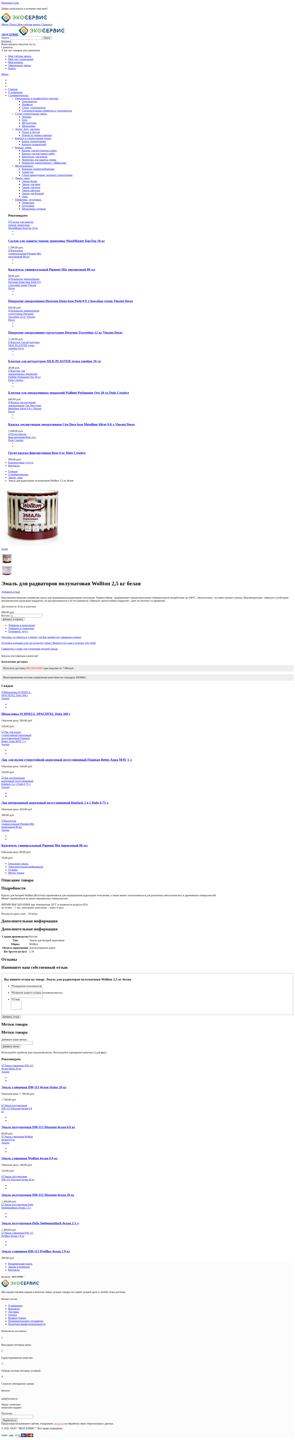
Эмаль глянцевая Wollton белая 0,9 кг (29, 1158)
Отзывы (13, 869)
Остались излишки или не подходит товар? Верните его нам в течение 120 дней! (48, 643)
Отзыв (15, 999)
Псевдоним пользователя (26, 986)
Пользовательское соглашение (25, 1321)
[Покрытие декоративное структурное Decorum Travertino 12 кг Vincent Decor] (25, 319)
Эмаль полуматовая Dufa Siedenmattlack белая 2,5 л (40, 1223)
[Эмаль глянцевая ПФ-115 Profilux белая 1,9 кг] (18, 1236)
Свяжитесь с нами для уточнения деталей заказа (29, 648)
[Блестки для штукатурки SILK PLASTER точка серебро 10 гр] (25, 348)
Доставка (13, 1311)
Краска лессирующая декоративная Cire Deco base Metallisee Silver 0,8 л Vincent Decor (71, 424)
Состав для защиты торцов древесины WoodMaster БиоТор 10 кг (56, 241)
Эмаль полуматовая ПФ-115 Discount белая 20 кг (37, 1195)
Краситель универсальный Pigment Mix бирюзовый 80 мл (44, 845)
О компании (15, 1305)
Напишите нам (10, 2)
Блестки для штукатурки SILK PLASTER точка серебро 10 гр (54, 361)
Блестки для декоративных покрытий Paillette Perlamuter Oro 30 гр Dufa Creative (68, 392)
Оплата (12, 1314)
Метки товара (16, 872)
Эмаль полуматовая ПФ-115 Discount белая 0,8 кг (38, 1127)
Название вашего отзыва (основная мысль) (36, 992)
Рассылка (6, 1413)
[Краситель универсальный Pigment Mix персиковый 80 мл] (25, 256)
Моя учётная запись (19, 56)
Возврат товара (17, 1317)
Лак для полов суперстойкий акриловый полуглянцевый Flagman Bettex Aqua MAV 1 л (66, 759)
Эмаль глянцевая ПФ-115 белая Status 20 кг (34, 1087)
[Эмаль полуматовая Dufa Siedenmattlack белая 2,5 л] (18, 1207)
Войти (12, 68)
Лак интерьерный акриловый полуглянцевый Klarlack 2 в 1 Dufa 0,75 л (54, 802)
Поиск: (5, 37)
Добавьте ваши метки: (14, 1039)
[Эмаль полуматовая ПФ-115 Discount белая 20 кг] (18, 1179)
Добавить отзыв (10, 591)
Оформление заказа (19, 65)
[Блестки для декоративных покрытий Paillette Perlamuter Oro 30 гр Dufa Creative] (25, 380)
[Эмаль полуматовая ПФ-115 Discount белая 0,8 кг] (18, 1111)
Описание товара (18, 863)
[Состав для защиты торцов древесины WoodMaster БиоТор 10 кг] (25, 228)
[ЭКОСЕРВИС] (24, 21)
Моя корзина (15, 62)
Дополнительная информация (25, 866)
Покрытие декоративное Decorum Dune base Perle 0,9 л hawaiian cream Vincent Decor (70, 301)
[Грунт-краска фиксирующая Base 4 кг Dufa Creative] (25, 440)
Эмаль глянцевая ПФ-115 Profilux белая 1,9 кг (35, 1251)
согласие (59, 1423)
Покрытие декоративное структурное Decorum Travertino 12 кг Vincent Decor (65, 332)
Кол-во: (5, 615)
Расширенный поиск (20, 1263)
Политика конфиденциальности (27, 1324)
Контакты (14, 1269)
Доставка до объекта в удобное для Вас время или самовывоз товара (41, 637)
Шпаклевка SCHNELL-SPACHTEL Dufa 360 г (36, 714)
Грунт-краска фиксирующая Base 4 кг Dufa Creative (47, 453)
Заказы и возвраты (19, 1266)
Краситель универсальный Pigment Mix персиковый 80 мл (51, 269)
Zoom (4, 548)
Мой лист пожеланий (20, 59)
